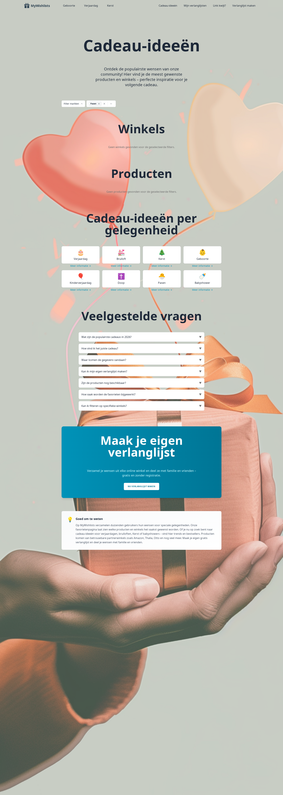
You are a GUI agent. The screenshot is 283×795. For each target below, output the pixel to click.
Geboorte (69, 5)
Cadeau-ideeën (168, 5)
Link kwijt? (219, 5)
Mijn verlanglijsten (195, 5)
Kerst (110, 5)
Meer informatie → (80, 265)
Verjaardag (91, 5)
